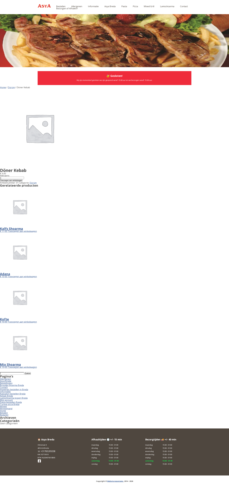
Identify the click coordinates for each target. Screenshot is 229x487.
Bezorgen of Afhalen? (67, 8)
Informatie (93, 6)
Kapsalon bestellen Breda (12, 393)
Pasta (124, 6)
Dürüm (11, 87)
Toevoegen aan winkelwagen (11, 180)
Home (3, 87)
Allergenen (76, 6)
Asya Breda (110, 6)
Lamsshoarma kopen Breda (14, 398)
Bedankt (4, 414)
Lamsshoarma (167, 6)
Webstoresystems (115, 481)
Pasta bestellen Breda (11, 402)
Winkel (3, 406)
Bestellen (60, 6)
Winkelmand (6, 408)
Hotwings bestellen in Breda (14, 389)
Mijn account (6, 400)
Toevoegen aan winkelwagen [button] (22, 231)
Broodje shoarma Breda (12, 385)
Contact (184, 6)
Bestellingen (6, 383)
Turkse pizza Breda (9, 404)
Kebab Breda (6, 395)
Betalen (4, 412)
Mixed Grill (149, 6)
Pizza (135, 6)
